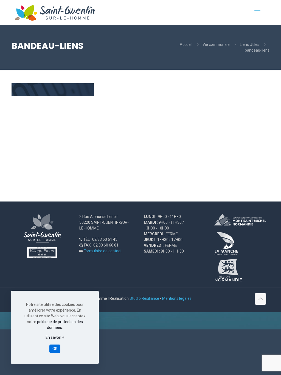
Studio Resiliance (144, 298)
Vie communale (216, 44)
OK (54, 348)
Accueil (186, 44)
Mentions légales (177, 298)
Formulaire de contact (103, 251)
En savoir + (55, 337)
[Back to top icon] (260, 299)
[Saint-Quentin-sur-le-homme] (58, 12)
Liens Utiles (249, 44)
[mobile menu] (257, 12)
